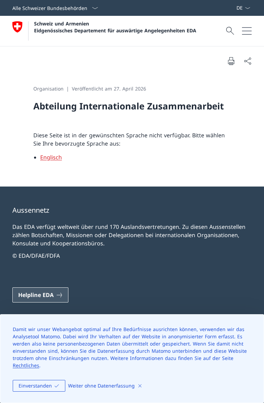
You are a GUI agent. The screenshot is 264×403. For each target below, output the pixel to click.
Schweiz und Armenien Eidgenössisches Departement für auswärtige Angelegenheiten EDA (115, 26)
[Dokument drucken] (231, 60)
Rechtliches (26, 365)
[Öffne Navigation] (246, 31)
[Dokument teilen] (247, 60)
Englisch (51, 157)
